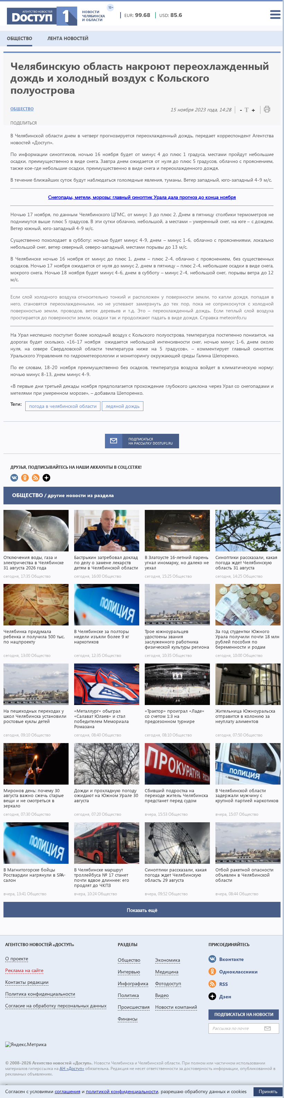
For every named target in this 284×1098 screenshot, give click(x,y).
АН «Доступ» (72, 1068)
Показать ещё (142, 910)
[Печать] (267, 110)
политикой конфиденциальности (122, 1091)
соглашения (67, 1091)
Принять (268, 1091)
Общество (22, 108)
